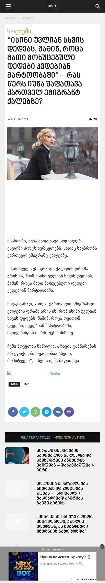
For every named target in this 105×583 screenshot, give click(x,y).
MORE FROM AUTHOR (69, 438)
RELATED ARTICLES (36, 438)
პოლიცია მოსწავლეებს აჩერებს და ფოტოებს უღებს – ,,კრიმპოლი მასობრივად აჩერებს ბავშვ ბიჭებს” (62, 493)
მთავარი (11, 18)
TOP (26, 384)
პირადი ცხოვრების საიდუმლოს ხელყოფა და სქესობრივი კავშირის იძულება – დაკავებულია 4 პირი (65, 460)
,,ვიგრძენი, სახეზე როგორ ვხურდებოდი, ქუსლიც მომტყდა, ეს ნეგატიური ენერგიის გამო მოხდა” (65, 524)
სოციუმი (27, 18)
